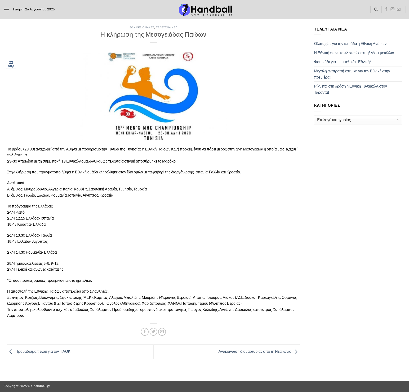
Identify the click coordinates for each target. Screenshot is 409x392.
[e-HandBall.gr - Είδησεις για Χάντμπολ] (204, 9)
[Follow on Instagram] (392, 9)
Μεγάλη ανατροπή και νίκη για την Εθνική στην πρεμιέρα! (352, 74)
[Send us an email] (398, 9)
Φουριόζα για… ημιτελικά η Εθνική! (342, 61)
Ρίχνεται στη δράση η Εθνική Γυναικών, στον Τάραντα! (350, 89)
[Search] (376, 9)
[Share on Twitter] (153, 332)
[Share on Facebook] (145, 332)
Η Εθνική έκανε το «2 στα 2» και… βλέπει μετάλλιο (354, 52)
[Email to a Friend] (162, 332)
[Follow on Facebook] (386, 9)
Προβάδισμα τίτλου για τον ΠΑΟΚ (43, 351)
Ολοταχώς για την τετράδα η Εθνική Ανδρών (350, 43)
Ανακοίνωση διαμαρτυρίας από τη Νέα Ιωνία (255, 351)
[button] (6, 9)
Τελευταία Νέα (166, 27)
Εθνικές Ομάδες (141, 27)
